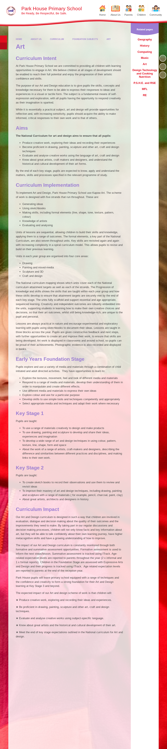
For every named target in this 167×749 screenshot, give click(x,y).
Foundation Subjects (85, 39)
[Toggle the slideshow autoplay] (162, 58)
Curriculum (57, 39)
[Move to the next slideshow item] (162, 75)
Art (108, 39)
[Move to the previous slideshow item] (162, 66)
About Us (36, 39)
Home (19, 39)
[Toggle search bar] (3, 39)
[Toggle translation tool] (3, 46)
